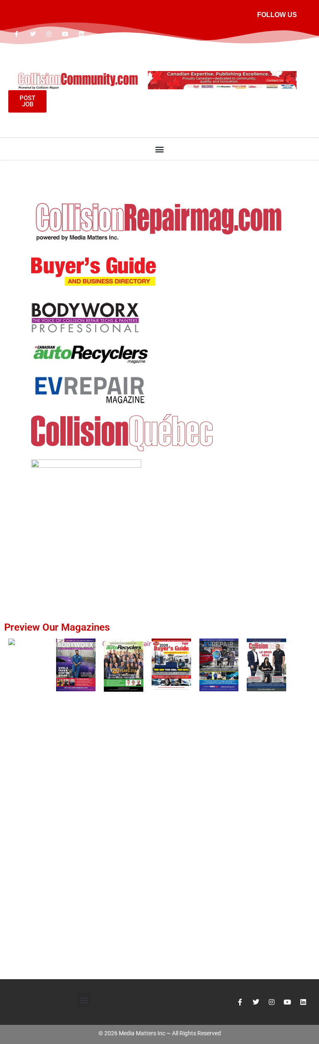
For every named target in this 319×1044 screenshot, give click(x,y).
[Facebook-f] (16, 34)
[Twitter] (33, 34)
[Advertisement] (159, 539)
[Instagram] (49, 34)
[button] (160, 149)
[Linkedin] (82, 34)
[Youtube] (65, 34)
